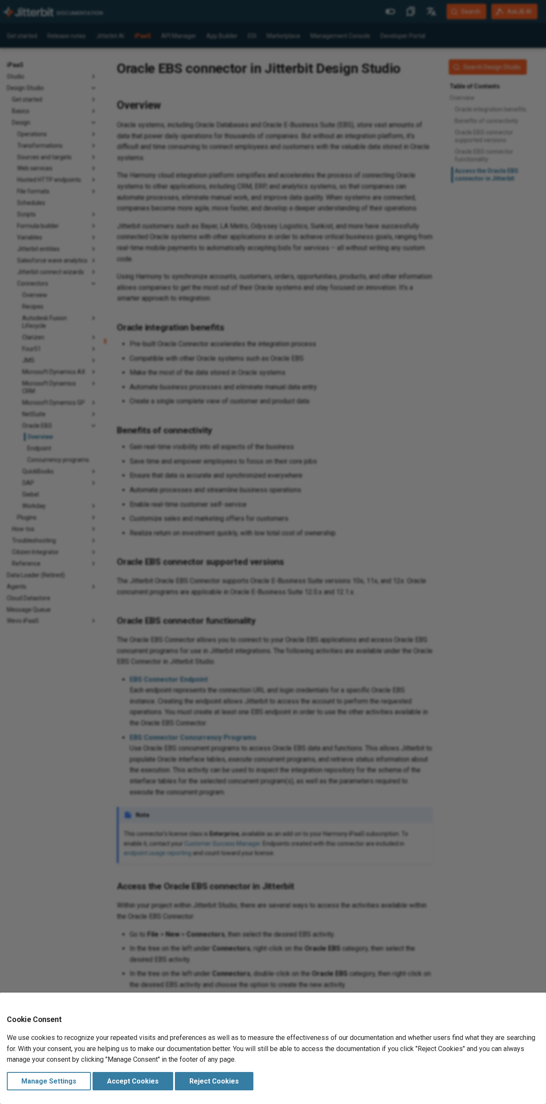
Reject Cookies (214, 1081)
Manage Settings (48, 1081)
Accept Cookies (133, 1081)
